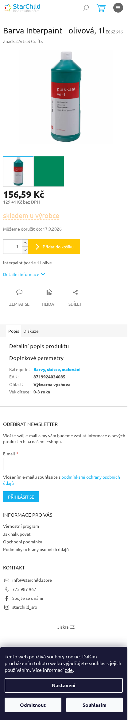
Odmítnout (33, 705)
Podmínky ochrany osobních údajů (36, 549)
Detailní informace (21, 274)
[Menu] (118, 8)
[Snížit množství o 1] (25, 250)
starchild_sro (24, 607)
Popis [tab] (13, 331)
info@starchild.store (32, 580)
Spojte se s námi (27, 598)
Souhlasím (95, 705)
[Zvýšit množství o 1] (25, 243)
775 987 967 (24, 589)
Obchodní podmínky (22, 541)
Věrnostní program (21, 526)
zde (69, 670)
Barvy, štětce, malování (56, 369)
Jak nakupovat (17, 534)
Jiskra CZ (66, 627)
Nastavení (64, 685)
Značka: (23, 41)
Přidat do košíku (58, 246)
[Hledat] (86, 8)
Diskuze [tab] (31, 331)
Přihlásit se (21, 497)
